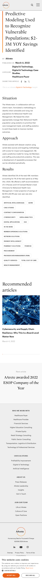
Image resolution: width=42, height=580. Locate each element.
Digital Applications (12, 222)
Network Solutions (12, 236)
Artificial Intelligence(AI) (14, 203)
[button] (21, 570)
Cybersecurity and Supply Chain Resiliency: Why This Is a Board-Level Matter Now (20, 333)
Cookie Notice (21, 555)
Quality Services (10, 260)
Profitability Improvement (21, 461)
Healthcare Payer (20, 76)
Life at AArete (21, 507)
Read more (29, 568)
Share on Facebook (22, 81)
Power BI (28, 246)
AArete (9, 58)
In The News (8, 227)
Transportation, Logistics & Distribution (21, 443)
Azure (30, 203)
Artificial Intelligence (21, 469)
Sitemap (10, 552)
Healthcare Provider (21, 419)
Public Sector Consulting (21, 439)
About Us (21, 477)
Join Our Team (21, 502)
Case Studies (9, 207)
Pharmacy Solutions (12, 246)
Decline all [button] (30, 575)
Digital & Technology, (22, 66)
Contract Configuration (14, 212)
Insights (21, 490)
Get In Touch (21, 494)
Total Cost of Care (29, 260)
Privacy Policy (19, 552)
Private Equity (21, 431)
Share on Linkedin (26, 81)
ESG (25, 222)
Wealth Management (12, 265)
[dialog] (21, 568)
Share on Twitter (30, 81)
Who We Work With (21, 411)
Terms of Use (30, 552)
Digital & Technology (24, 87)
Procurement (9, 251)
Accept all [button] (11, 575)
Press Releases (21, 482)
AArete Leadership (21, 486)
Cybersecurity (10, 217)
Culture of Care (21, 511)
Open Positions (21, 515)
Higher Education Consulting (21, 427)
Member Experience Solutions (16, 231)
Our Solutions (21, 456)
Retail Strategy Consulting (21, 435)
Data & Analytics (26, 217)
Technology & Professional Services (21, 447)
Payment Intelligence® (12, 241)
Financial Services (21, 423)
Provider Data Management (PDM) (17, 255)
